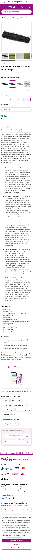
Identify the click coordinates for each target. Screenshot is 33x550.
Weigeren (16, 544)
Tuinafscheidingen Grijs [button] (23, 410)
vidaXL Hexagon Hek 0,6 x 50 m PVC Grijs (15, 68)
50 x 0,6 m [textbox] (6, 110)
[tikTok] (13, 498)
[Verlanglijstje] (26, 7)
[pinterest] (10, 498)
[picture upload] (16, 378)
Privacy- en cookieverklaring (14, 537)
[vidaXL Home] (11, 7)
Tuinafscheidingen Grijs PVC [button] (11, 419)
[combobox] (16, 12)
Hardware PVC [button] (7, 405)
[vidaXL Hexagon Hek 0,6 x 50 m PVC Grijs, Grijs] (16, 37)
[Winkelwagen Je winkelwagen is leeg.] (30, 7)
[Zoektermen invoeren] (29, 11)
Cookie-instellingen (16, 548)
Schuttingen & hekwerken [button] (10, 424)
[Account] (22, 7)
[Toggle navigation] (3, 7)
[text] (4, 116)
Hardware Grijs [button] (16, 400)
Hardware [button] (5, 400)
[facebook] (3, 498)
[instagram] (6, 498)
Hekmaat (4, 105)
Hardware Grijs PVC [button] (19, 405)
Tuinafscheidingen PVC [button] (9, 414)
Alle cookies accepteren (16, 540)
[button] (5, 86)
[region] (16, 532)
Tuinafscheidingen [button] (8, 410)
